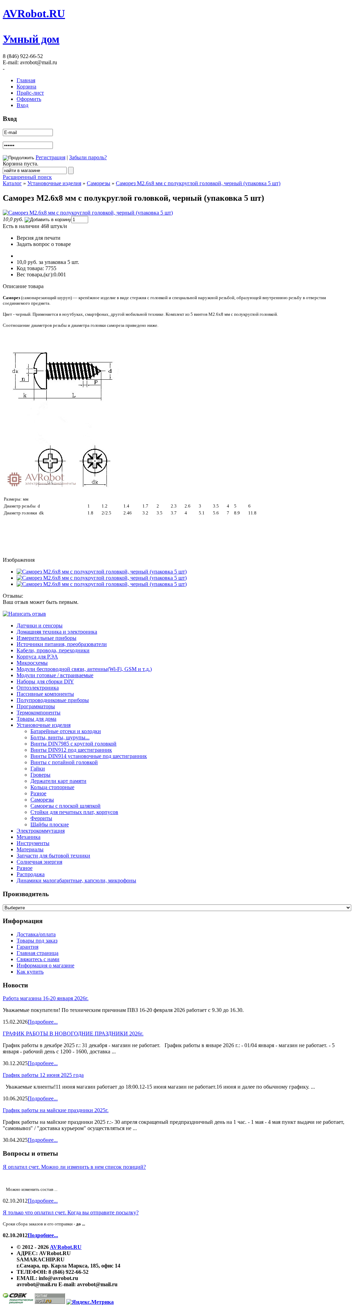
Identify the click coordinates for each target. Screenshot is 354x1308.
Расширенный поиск (27, 177)
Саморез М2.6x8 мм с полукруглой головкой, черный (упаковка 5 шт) (198, 183)
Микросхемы (32, 663)
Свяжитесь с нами (38, 959)
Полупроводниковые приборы (53, 700)
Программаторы (36, 706)
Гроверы (40, 775)
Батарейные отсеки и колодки (65, 731)
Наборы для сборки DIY (45, 681)
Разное (38, 793)
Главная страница (37, 953)
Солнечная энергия (39, 862)
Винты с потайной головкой (64, 762)
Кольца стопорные (52, 787)
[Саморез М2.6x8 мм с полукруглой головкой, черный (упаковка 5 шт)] (88, 213)
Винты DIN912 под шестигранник (71, 750)
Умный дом (31, 39)
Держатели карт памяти (58, 781)
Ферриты (41, 818)
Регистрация (50, 157)
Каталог (12, 183)
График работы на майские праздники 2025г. (56, 1110)
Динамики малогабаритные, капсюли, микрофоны (76, 880)
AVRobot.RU (34, 13)
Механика (28, 837)
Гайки (37, 768)
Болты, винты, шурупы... (60, 737)
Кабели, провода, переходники (53, 650)
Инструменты (33, 843)
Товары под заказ (37, 941)
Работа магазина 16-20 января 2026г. (45, 998)
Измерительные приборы (46, 638)
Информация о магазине (45, 965)
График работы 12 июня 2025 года (43, 1075)
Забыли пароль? (88, 157)
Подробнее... (43, 1022)
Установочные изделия (54, 183)
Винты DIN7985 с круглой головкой (73, 744)
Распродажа (31, 874)
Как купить (30, 972)
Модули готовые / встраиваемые (55, 675)
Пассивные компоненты (45, 694)
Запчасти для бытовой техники (53, 856)
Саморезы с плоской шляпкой (65, 806)
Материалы (30, 849)
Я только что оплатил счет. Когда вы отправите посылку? (71, 1212)
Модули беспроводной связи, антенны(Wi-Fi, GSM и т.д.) (84, 669)
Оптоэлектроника (38, 688)
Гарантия (27, 947)
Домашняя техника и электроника (57, 632)
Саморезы (98, 183)
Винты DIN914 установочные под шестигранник (88, 756)
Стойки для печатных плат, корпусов (74, 812)
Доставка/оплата (36, 934)
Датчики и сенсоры (40, 625)
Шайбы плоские (49, 824)
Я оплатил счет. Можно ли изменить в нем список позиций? (74, 1167)
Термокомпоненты (38, 712)
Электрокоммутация (41, 831)
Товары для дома (36, 719)
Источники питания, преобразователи (62, 644)
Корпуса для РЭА (37, 657)
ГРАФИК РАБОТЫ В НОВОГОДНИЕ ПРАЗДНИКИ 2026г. (73, 1033)
